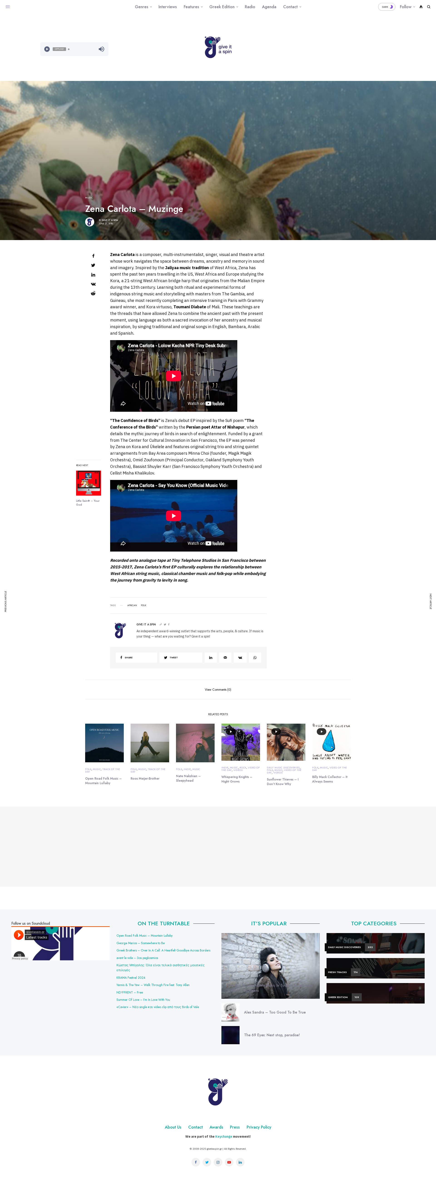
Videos (238, 770)
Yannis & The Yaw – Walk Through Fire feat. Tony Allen (153, 985)
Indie (187, 769)
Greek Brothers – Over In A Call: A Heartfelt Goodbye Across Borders (163, 950)
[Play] (47, 49)
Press (235, 1127)
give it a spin (110, 220)
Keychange (223, 1136)
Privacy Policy (259, 1127)
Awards (216, 1127)
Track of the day (102, 770)
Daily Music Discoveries (283, 767)
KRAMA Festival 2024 (130, 977)
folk (143, 605)
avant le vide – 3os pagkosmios (137, 958)
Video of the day (284, 771)
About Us (173, 1127)
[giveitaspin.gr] (218, 47)
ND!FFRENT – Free (129, 992)
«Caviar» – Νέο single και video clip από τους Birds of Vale (157, 1007)
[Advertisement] (361, 49)
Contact (195, 1127)
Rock (243, 767)
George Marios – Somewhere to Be (140, 943)
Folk (88, 769)
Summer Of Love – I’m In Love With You (143, 999)
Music (89, 197)
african (132, 605)
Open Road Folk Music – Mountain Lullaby (144, 935)
